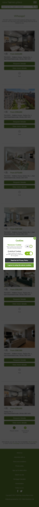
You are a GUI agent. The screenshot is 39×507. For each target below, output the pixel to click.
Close (34, 238)
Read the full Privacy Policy (19, 260)
